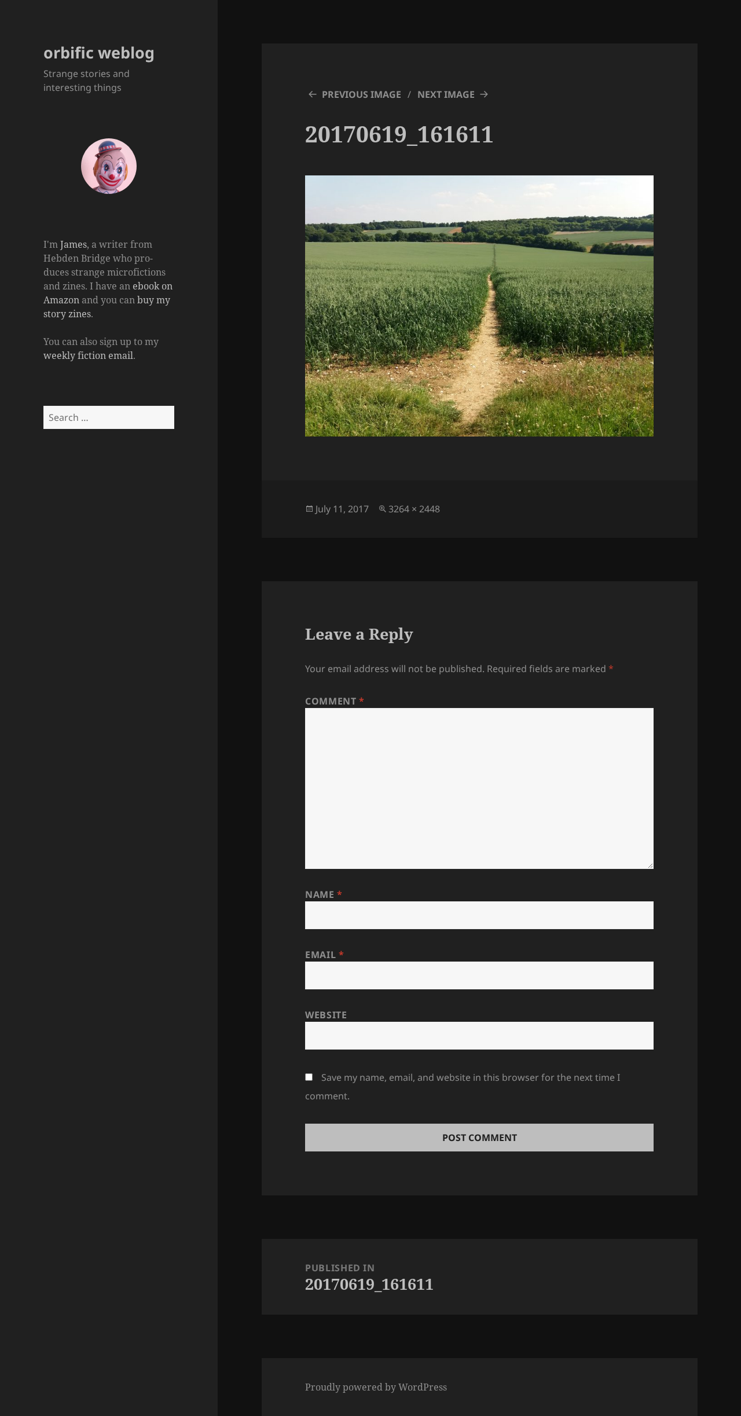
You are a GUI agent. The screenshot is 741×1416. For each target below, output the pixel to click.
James (73, 244)
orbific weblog (99, 52)
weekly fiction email (88, 355)
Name (324, 894)
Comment (335, 701)
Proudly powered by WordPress (376, 1387)
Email (324, 954)
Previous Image (361, 94)
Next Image (446, 94)
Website (326, 1014)
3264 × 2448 (414, 508)
